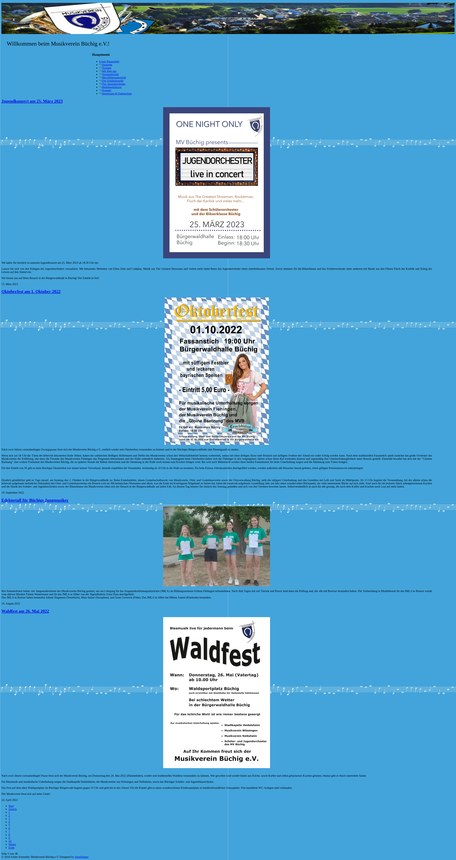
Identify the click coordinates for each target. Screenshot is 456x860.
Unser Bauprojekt (109, 61)
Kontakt (106, 90)
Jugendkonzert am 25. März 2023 (32, 101)
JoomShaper (82, 856)
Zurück (13, 809)
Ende (11, 847)
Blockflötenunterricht (114, 77)
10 (10, 841)
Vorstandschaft (110, 74)
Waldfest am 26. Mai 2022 (25, 611)
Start (11, 805)
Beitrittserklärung (111, 87)
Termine (106, 67)
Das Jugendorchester (113, 83)
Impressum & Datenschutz (117, 93)
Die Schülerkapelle (112, 80)
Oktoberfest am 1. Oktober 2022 (31, 291)
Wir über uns (109, 71)
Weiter (12, 844)
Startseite (107, 64)
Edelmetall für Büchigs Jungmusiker (35, 500)
